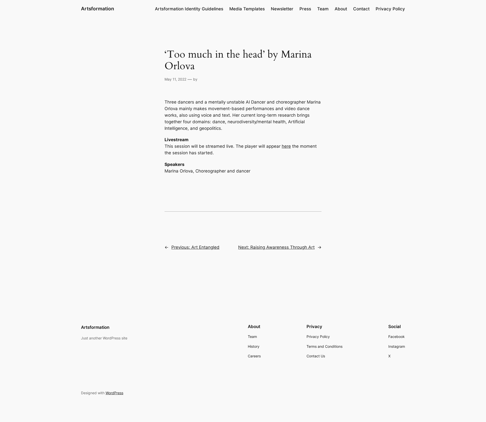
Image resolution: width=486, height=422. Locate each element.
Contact (361, 8)
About (341, 8)
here (286, 146)
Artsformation (97, 9)
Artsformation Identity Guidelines (189, 8)
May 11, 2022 (175, 79)
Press (305, 8)
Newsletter (282, 8)
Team (323, 8)
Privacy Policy (390, 8)
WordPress (114, 393)
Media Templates (247, 8)
